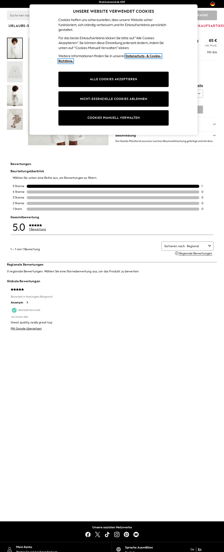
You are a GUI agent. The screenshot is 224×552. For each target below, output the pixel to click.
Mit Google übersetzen (26, 328)
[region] (114, 69)
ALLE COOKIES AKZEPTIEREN (113, 79)
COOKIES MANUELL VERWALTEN (114, 118)
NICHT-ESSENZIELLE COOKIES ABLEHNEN (113, 99)
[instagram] (117, 534)
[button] (166, 135)
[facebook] (88, 534)
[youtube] (136, 534)
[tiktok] (107, 534)
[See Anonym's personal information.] (27, 302)
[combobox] (196, 246)
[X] (97, 534)
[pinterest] (126, 534)
